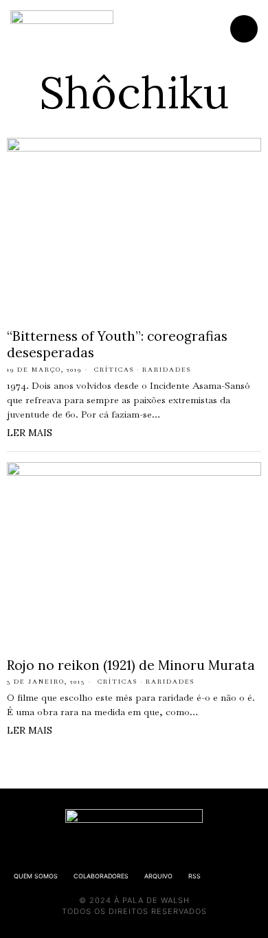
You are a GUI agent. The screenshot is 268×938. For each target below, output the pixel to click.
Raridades (166, 369)
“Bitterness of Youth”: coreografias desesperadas (117, 344)
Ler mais (29, 432)
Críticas (114, 369)
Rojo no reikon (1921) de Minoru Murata (131, 665)
